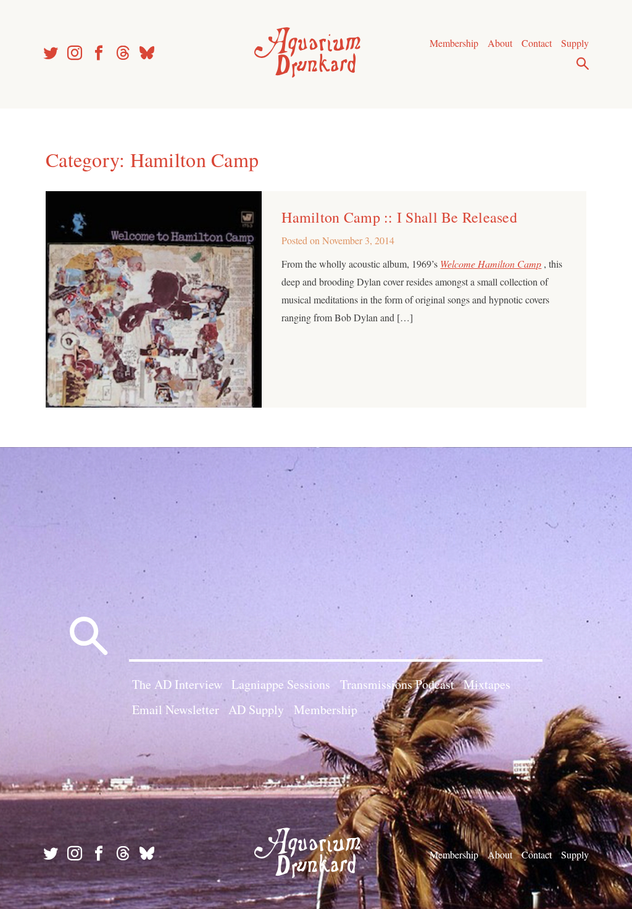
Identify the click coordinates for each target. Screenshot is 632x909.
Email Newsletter (175, 709)
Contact (537, 42)
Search (582, 63)
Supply (575, 42)
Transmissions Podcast (397, 684)
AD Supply (256, 709)
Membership (454, 42)
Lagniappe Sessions (280, 684)
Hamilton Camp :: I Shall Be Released (399, 217)
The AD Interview (177, 684)
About (500, 42)
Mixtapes (487, 684)
